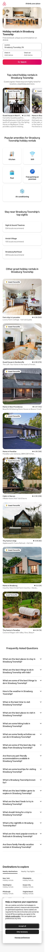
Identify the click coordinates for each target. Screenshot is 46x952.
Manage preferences (22, 938)
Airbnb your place (33, 3)
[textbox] (12, 55)
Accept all (22, 926)
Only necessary (22, 932)
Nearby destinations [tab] (10, 871)
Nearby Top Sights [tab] (28, 871)
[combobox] (22, 47)
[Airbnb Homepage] (4, 3)
